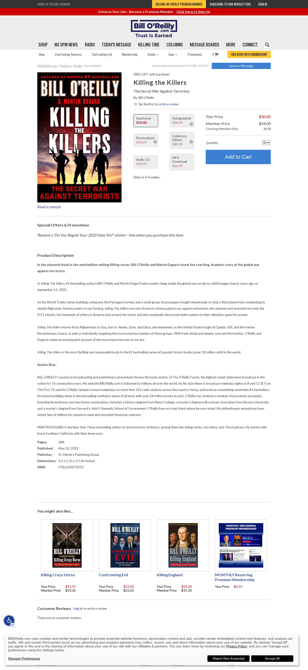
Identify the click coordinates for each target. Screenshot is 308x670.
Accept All (272, 658)
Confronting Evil (102, 54)
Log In (78, 608)
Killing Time (148, 44)
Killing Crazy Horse (58, 574)
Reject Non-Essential (228, 658)
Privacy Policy (236, 646)
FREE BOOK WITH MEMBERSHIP (249, 54)
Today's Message (116, 44)
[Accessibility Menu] (9, 621)
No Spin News (66, 44)
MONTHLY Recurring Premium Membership (235, 577)
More (230, 44)
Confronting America (68, 54)
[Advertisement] (154, 484)
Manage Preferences (24, 658)
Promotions (195, 54)
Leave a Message (241, 66)
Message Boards (204, 44)
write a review (169, 104)
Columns (175, 44)
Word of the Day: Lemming (53, 4)
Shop (43, 44)
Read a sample (49, 206)
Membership (130, 54)
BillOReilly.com (47, 66)
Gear (171, 54)
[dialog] (151, 649)
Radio (90, 44)
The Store (65, 66)
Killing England (170, 574)
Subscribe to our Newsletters (230, 4)
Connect (250, 44)
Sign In (262, 4)
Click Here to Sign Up (193, 12)
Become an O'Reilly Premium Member (179, 4)
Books (152, 54)
